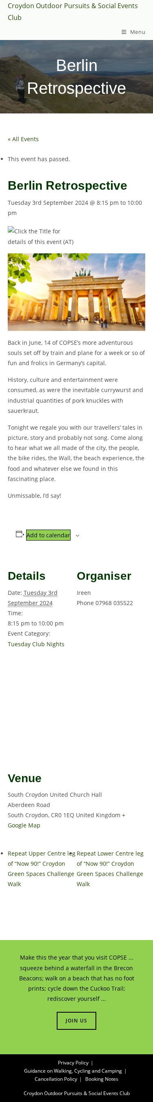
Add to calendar (48, 535)
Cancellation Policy (56, 1078)
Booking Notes (101, 1078)
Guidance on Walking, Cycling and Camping (73, 1070)
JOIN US (76, 1020)
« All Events (23, 139)
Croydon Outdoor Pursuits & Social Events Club (77, 1093)
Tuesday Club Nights (36, 644)
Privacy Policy (73, 1062)
